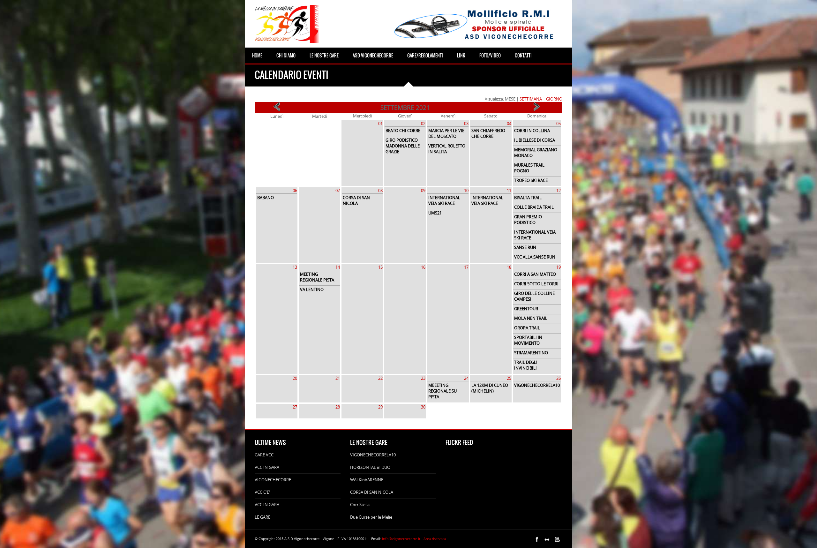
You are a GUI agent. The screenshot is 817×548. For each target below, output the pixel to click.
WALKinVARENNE (366, 480)
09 (423, 190)
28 (337, 407)
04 (509, 123)
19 (558, 267)
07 (337, 190)
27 (295, 407)
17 (466, 267)
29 (380, 407)
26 (558, 378)
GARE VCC (264, 455)
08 (380, 190)
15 (380, 267)
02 (423, 123)
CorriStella (360, 504)
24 (466, 378)
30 (423, 407)
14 (337, 267)
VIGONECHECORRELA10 (373, 455)
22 (380, 378)
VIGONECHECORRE (273, 480)
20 (295, 378)
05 (558, 123)
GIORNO (554, 99)
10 (466, 190)
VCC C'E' (262, 492)
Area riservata (434, 538)
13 (295, 267)
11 (509, 190)
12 (558, 190)
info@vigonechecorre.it (401, 538)
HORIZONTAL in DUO (370, 467)
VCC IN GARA (267, 467)
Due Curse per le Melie (371, 517)
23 (423, 378)
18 (509, 267)
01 (380, 123)
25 (509, 378)
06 (295, 190)
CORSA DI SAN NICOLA (371, 492)
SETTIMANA (531, 99)
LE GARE (262, 517)
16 (423, 267)
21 (337, 378)
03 (466, 123)
